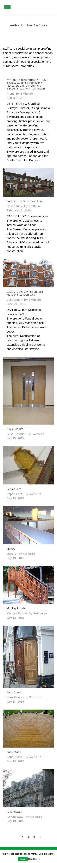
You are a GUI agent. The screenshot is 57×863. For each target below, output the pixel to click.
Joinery (11, 548)
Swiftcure (40, 25)
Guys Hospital (15, 429)
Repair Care (14, 489)
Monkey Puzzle (16, 608)
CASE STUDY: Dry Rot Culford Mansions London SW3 (25, 293)
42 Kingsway (14, 811)
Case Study (14, 206)
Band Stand (14, 752)
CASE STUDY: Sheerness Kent (25, 201)
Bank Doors (14, 692)
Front (10, 93)
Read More (34, 859)
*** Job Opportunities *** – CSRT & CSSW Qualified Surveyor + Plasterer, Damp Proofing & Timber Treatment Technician (28, 84)
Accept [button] (23, 859)
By (24, 93)
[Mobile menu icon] (7, 7)
